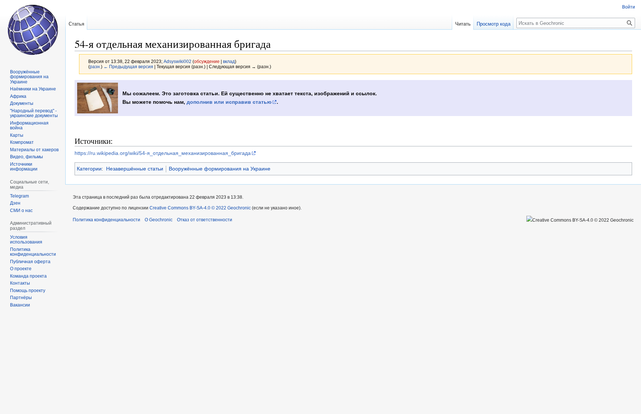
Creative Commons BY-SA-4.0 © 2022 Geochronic (200, 208)
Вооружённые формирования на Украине (219, 169)
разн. (95, 66)
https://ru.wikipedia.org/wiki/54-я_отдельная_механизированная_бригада (163, 153)
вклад (229, 61)
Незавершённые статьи (134, 169)
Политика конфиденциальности (106, 219)
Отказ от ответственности (204, 219)
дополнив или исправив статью (229, 102)
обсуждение (207, 61)
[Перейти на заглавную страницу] (32, 29)
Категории (89, 169)
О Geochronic (158, 219)
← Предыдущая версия (128, 66)
